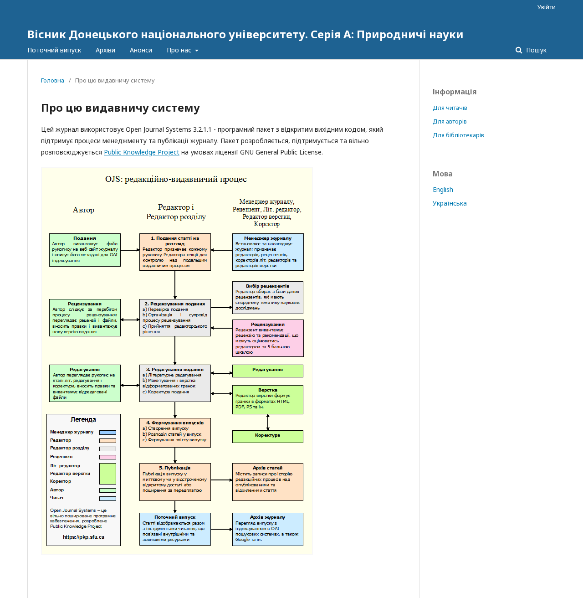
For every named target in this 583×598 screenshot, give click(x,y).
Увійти (546, 7)
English (443, 189)
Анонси (141, 50)
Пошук (535, 50)
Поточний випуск (54, 50)
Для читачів (450, 107)
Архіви (105, 50)
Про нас (180, 50)
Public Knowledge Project (141, 152)
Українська (450, 203)
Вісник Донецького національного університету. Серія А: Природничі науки (245, 33)
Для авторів (450, 121)
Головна (52, 80)
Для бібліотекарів (458, 135)
